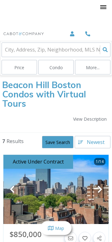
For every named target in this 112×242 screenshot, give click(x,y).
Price (19, 67)
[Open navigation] (103, 7)
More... (93, 67)
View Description (90, 119)
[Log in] (72, 34)
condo (56, 67)
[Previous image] (12, 189)
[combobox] (5, 50)
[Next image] (100, 189)
